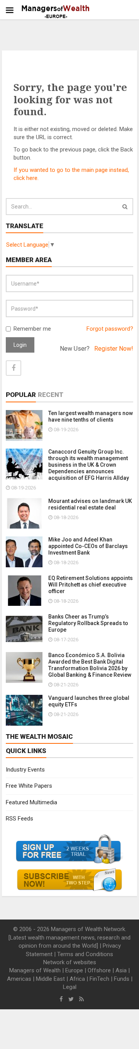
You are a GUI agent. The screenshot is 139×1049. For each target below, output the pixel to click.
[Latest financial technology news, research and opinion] (55, 11)
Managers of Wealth (35, 970)
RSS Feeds (19, 818)
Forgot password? (109, 328)
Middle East (50, 978)
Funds (121, 978)
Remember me (32, 328)
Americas (19, 978)
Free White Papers (29, 785)
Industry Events (25, 769)
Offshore (99, 970)
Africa (77, 978)
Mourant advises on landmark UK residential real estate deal (90, 504)
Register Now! (113, 348)
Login (20, 345)
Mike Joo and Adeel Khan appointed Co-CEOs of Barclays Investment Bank (88, 546)
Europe (74, 970)
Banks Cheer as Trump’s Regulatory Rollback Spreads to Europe (88, 623)
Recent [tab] (50, 394)
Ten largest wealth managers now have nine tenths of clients (90, 416)
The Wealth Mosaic (39, 736)
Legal (69, 986)
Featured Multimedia (31, 802)
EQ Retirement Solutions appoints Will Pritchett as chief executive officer (90, 584)
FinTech (99, 978)
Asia (121, 970)
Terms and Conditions (85, 954)
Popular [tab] (21, 394)
